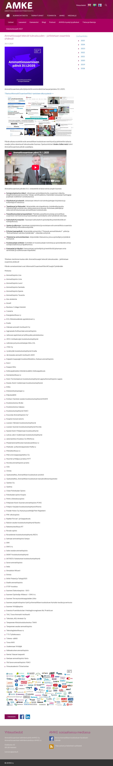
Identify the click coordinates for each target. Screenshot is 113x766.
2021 (83, 56)
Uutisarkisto (81, 36)
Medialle (72, 15)
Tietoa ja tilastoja (89, 22)
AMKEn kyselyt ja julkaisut (69, 22)
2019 (83, 64)
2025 (83, 40)
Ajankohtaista (20, 15)
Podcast (52, 22)
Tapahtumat (37, 15)
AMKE (62, 15)
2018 (83, 68)
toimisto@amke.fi (11, 752)
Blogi (44, 22)
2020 (83, 60)
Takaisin (11, 717)
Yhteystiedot (81, 5)
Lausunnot (22, 22)
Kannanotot (34, 22)
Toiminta (51, 15)
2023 (83, 48)
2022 (83, 52)
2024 (83, 44)
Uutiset (11, 22)
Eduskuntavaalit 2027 (14, 29)
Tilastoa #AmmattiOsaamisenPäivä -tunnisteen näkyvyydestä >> (29, 93)
